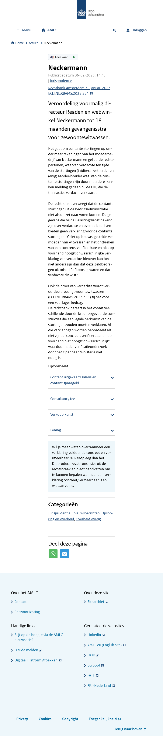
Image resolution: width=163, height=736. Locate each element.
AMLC (52, 30)
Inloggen (139, 30)
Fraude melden (26, 650)
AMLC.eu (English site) (104, 645)
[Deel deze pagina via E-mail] (64, 553)
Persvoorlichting (27, 612)
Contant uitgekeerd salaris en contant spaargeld (73, 380)
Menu (26, 30)
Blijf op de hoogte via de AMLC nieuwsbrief (38, 637)
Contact (20, 602)
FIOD (91, 655)
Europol (93, 665)
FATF (90, 675)
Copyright (70, 719)
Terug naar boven (128, 729)
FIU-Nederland (99, 685)
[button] (63, 57)
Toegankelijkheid (103, 719)
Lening (55, 430)
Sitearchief (95, 602)
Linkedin (94, 635)
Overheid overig (88, 519)
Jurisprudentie (61, 81)
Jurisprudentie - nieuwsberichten (74, 513)
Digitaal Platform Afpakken (36, 660)
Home (19, 43)
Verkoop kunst (61, 414)
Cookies (45, 719)
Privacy (22, 719)
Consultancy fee (62, 399)
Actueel (34, 43)
